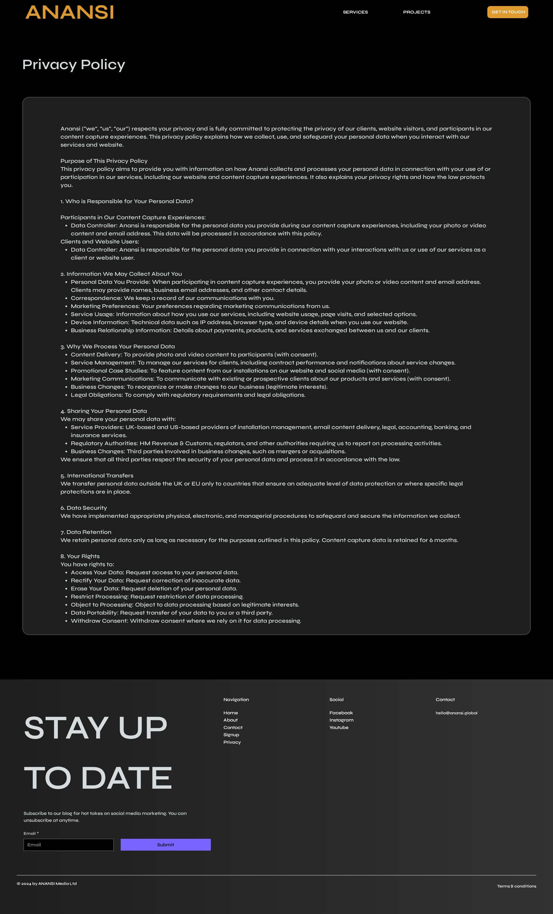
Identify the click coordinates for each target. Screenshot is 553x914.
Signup (231, 734)
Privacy (232, 742)
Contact (233, 727)
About (231, 720)
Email (31, 833)
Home (231, 712)
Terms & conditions (516, 886)
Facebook (341, 712)
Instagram (342, 720)
